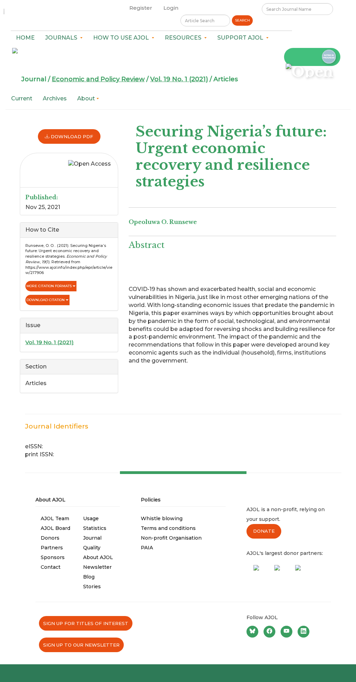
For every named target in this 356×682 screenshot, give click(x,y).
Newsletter (97, 567)
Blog (89, 577)
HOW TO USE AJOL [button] (122, 37)
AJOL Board (55, 528)
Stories (92, 586)
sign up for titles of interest (85, 623)
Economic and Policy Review (98, 79)
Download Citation (46, 300)
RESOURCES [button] (184, 37)
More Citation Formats (49, 286)
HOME (25, 37)
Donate (264, 531)
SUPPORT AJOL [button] (241, 37)
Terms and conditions (168, 528)
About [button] (86, 98)
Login (170, 8)
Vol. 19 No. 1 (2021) (179, 79)
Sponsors (53, 557)
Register (140, 8)
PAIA (147, 547)
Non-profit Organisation (171, 538)
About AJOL (98, 557)
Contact (50, 567)
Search (242, 20)
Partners (52, 547)
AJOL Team (55, 518)
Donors (50, 538)
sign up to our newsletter (81, 645)
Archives (55, 98)
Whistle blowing (162, 518)
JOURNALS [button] (62, 37)
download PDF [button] (71, 136)
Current (21, 98)
